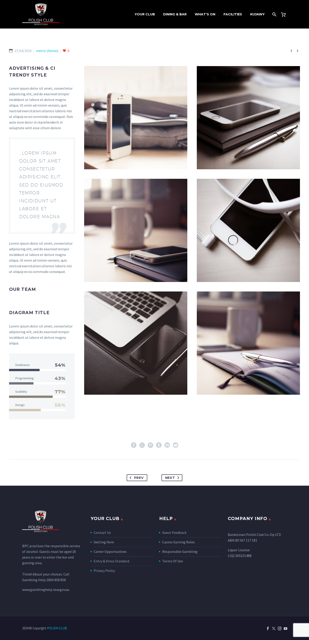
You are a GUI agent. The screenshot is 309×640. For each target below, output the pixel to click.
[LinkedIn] (167, 445)
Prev (139, 478)
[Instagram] (279, 628)
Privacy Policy (104, 570)
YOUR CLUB (145, 14)
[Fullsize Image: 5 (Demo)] (135, 343)
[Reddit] (175, 445)
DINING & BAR (175, 14)
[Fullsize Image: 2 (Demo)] (135, 230)
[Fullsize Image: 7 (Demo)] (248, 343)
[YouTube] (285, 628)
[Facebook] (133, 445)
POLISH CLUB (57, 628)
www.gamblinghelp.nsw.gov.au (45, 589)
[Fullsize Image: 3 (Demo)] (248, 230)
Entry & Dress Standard (111, 561)
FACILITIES (232, 14)
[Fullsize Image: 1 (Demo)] (248, 117)
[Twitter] (142, 445)
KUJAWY (257, 14)
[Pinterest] (150, 445)
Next (170, 478)
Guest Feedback (174, 532)
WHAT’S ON (205, 14)
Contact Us (102, 532)
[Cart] (285, 14)
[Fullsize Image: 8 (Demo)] (135, 117)
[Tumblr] (159, 445)
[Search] (273, 14)
